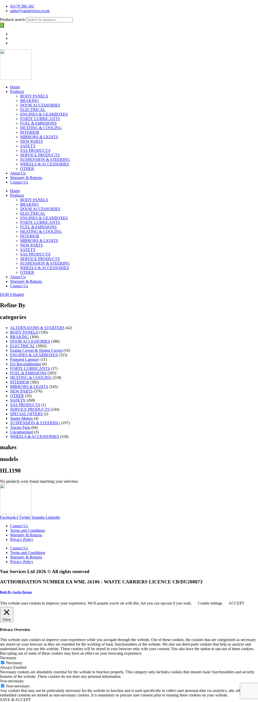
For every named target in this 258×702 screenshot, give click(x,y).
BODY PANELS (34, 96)
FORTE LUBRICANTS (40, 119)
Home (15, 87)
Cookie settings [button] (210, 603)
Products (17, 91)
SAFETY (28, 146)
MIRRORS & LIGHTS (39, 137)
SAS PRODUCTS (35, 150)
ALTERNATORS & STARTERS (37, 328)
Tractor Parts (20, 427)
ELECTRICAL (32, 110)
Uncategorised (21, 432)
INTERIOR (29, 132)
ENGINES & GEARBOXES (44, 114)
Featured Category (25, 359)
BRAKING (29, 100)
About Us (18, 173)
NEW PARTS (31, 141)
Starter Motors (21, 418)
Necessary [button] (8, 658)
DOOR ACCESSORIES (40, 105)
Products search (13, 19)
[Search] (2, 25)
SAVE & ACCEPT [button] (15, 699)
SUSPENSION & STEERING (45, 159)
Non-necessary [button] (12, 681)
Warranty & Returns (26, 177)
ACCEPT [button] (236, 603)
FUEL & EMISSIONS (38, 123)
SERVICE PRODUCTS (40, 155)
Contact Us (19, 182)
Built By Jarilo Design (16, 592)
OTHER (27, 168)
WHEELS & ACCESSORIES (44, 164)
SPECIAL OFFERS (26, 414)
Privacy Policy (21, 539)
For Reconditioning (25, 364)
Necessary (14, 663)
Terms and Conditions (27, 530)
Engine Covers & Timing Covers (36, 350)
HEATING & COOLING (41, 128)
